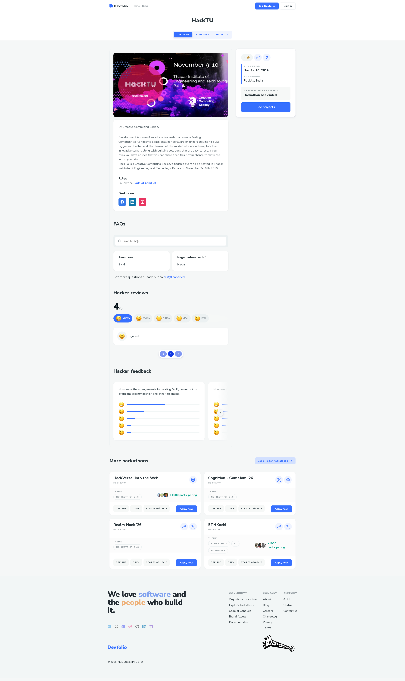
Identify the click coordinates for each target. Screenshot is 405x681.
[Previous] (163, 354)
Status (288, 605)
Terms (267, 628)
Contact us (290, 611)
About (267, 599)
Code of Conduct (145, 183)
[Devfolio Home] (118, 6)
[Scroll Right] (220, 413)
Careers (268, 611)
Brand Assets (237, 616)
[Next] (178, 354)
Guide (287, 599)
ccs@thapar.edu (175, 277)
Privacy (267, 622)
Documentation (239, 622)
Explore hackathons (241, 605)
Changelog (270, 616)
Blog (266, 605)
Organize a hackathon (243, 599)
